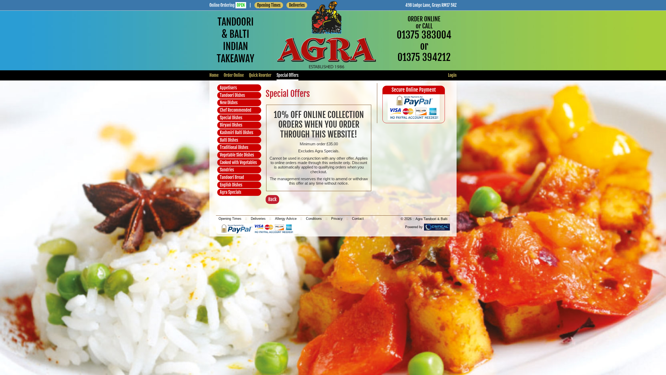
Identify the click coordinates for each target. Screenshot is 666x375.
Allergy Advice (286, 219)
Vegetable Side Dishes (237, 155)
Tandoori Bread (232, 177)
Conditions (314, 219)
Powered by (414, 227)
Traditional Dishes (234, 147)
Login (452, 75)
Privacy (337, 219)
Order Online (234, 75)
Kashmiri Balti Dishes (236, 132)
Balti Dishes (229, 140)
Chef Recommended (235, 110)
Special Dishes (231, 117)
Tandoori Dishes (232, 95)
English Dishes (231, 185)
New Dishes (229, 102)
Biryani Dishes (231, 125)
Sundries (227, 169)
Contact (358, 219)
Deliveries (258, 219)
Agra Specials (230, 192)
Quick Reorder (260, 75)
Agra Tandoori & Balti (431, 219)
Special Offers (287, 75)
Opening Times (268, 5)
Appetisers (228, 87)
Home (214, 75)
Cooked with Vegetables (238, 162)
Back (272, 199)
